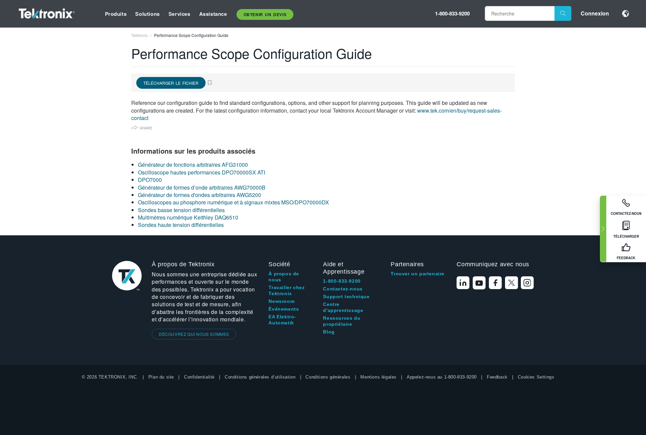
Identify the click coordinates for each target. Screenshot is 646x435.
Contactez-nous (342, 288)
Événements (283, 309)
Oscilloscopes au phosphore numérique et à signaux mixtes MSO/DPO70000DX (233, 202)
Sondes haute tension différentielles (181, 225)
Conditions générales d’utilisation (260, 377)
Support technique (346, 296)
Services (179, 13)
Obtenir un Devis (265, 14)
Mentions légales (378, 377)
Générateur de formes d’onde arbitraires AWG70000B (201, 187)
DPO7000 (150, 180)
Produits (116, 13)
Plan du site (161, 377)
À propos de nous (283, 276)
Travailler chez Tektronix (286, 290)
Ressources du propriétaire (341, 321)
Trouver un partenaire (417, 273)
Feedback (497, 377)
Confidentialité (199, 377)
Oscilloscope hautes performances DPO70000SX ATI (201, 172)
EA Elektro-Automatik (282, 319)
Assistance (213, 13)
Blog (328, 331)
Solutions (147, 13)
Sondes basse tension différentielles (181, 210)
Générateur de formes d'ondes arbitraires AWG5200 (199, 195)
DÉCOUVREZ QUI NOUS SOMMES (194, 334)
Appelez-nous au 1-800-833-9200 (442, 377)
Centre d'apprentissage (343, 307)
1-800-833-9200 (452, 13)
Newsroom (281, 301)
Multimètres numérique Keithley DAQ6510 (188, 217)
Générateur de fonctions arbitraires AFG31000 (193, 164)
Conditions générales (328, 377)
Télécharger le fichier (171, 83)
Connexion (595, 13)
